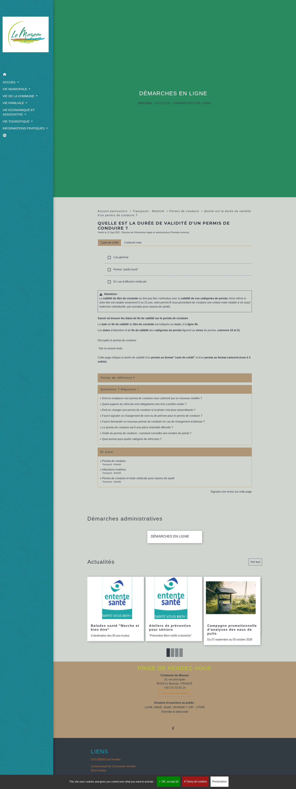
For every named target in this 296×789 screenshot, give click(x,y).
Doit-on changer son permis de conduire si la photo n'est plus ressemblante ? (148, 409)
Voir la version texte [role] (110, 348)
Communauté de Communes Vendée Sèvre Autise (113, 768)
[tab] (109, 242)
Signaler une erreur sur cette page (231, 491)
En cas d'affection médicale (127, 282)
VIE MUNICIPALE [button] (15, 89)
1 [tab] (168, 652)
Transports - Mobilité (149, 211)
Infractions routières (114, 469)
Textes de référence (116, 377)
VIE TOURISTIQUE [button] (16, 121)
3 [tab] (176, 652)
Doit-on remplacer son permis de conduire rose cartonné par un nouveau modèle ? (152, 398)
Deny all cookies (196, 781)
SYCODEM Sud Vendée (106, 759)
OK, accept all (169, 781)
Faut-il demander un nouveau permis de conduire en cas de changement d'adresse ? (153, 421)
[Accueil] (27, 35)
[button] (27, 75)
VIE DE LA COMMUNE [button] (19, 96)
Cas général (117, 257)
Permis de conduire (184, 211)
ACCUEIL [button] (10, 82)
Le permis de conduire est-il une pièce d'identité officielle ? (137, 427)
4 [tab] (181, 652)
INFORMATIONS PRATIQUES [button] (24, 128)
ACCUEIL (163, 103)
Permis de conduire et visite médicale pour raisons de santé (138, 478)
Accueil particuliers (113, 211)
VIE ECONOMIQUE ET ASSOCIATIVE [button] (19, 112)
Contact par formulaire (174, 693)
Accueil (145, 103)
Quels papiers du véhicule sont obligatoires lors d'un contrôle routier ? (144, 404)
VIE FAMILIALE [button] (14, 103)
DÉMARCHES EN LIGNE (192, 103)
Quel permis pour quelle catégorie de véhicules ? (132, 439)
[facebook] (174, 728)
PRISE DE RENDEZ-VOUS (174, 668)
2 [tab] (172, 652)
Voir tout (255, 561)
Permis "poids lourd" (122, 270)
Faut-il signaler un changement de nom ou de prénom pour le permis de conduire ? (152, 415)
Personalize (219, 781)
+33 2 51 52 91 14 (175, 687)
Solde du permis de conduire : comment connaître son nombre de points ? (146, 433)
